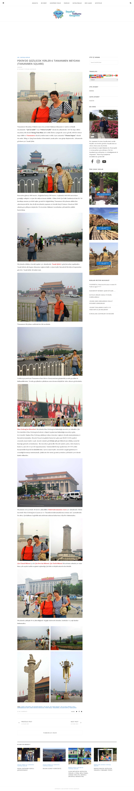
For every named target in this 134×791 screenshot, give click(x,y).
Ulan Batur (79, 767)
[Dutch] (97, 75)
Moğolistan (72, 767)
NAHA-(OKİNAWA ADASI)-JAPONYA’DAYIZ (25, 769)
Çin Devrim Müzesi (37, 706)
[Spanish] (97, 77)
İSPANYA (103, 764)
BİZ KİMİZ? (44, 3)
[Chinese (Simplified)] (95, 75)
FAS (99, 194)
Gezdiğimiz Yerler (55, 3)
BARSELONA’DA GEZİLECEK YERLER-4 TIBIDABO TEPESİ (103, 769)
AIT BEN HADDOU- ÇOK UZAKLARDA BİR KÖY (104, 232)
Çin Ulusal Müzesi (66, 706)
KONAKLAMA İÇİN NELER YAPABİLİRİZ (101, 314)
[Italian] (112, 75)
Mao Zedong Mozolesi (37, 707)
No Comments (22, 711)
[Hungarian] (109, 75)
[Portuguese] (116, 75)
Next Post (74, 721)
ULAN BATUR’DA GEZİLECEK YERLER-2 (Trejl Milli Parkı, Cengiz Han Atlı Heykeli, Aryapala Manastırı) (78, 774)
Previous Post (26, 721)
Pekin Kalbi (48, 707)
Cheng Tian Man (26, 706)
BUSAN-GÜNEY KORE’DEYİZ (52, 768)
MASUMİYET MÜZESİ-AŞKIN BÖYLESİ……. (102, 291)
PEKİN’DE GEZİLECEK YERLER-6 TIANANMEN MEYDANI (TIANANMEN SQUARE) (48, 62)
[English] (100, 75)
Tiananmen (56, 707)
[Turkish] (100, 77)
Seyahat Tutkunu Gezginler (27, 69)
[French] (102, 75)
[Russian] (93, 77)
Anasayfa (35, 3)
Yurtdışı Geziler (25, 57)
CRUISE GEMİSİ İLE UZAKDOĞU (25, 764)
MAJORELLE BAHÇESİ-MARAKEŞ (103, 198)
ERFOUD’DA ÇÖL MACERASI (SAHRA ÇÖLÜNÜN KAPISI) (104, 267)
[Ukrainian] (102, 77)
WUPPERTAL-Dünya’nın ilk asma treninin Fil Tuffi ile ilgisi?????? (102, 286)
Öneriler (66, 3)
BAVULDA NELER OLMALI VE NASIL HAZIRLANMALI (100, 296)
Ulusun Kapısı (64, 707)
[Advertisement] (67, 43)
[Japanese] (114, 75)
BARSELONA (97, 764)
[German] (105, 75)
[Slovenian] (95, 77)
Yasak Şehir (72, 707)
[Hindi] (107, 75)
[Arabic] (90, 75)
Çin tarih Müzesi (55, 706)
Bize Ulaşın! (88, 3)
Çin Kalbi (46, 706)
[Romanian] (90, 77)
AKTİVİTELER (98, 3)
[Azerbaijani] (93, 75)
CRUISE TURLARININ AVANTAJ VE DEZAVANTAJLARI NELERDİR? (100, 308)
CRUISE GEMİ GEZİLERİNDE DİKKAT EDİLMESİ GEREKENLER (101, 302)
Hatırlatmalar (77, 3)
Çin (18, 57)
